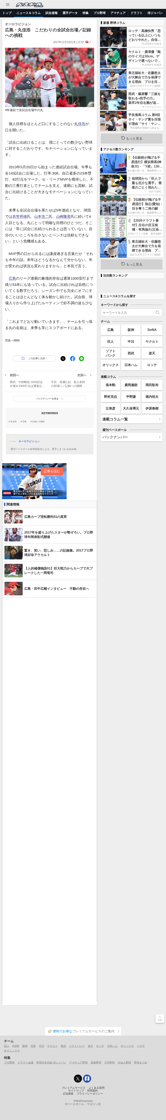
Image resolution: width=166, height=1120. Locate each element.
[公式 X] (78, 1079)
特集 (86, 13)
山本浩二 (41, 217)
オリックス (110, 365)
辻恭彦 (110, 408)
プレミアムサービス (73, 1087)
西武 (131, 353)
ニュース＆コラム (28, 13)
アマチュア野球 (78, 1062)
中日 (131, 341)
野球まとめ (140, 1062)
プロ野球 (100, 13)
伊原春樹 (152, 408)
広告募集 (68, 1093)
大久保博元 (131, 408)
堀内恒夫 (152, 396)
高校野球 (96, 1062)
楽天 (152, 353)
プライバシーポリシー (90, 1093)
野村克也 (110, 396)
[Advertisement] (49, 800)
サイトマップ (76, 1090)
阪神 (131, 330)
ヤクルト (152, 341)
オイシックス (12, 1050)
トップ (7, 13)
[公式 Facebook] (87, 1079)
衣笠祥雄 (19, 217)
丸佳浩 (79, 124)
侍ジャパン (155, 13)
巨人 (110, 341)
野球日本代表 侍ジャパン (51, 1062)
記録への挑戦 (38, 422)
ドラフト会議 (25, 1062)
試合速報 (52, 13)
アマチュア (118, 13)
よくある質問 (96, 1087)
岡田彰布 (152, 385)
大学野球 (109, 1062)
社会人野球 (124, 1062)
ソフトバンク (110, 353)
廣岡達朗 (131, 385)
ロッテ (152, 365)
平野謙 (131, 396)
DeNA (152, 330)
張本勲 (110, 385)
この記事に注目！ (38, 358)
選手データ (70, 13)
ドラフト (137, 13)
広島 (12, 278)
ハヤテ (141, 1045)
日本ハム (131, 365)
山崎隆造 (63, 217)
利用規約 (92, 1090)
